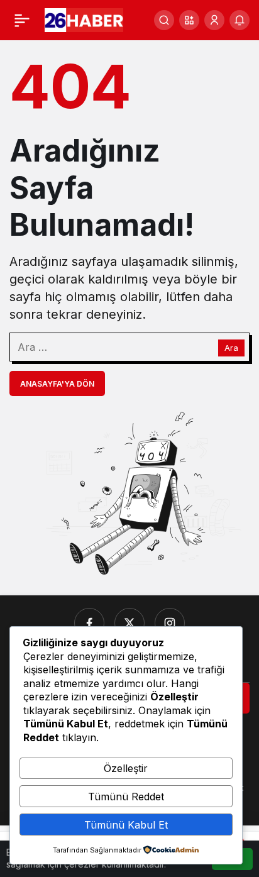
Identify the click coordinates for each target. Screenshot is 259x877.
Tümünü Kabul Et (126, 825)
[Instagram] (170, 623)
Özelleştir (126, 768)
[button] (189, 20)
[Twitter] (129, 623)
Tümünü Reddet (126, 796)
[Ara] (164, 20)
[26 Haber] (84, 19)
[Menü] (22, 20)
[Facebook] (89, 623)
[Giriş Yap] (214, 20)
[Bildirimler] (239, 20)
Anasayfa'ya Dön (57, 384)
